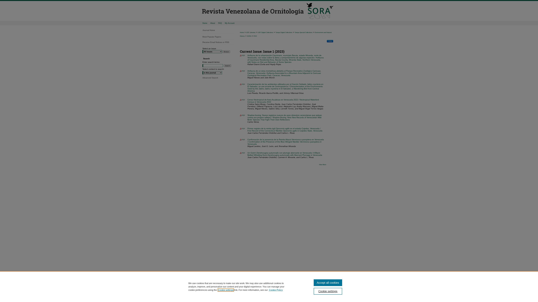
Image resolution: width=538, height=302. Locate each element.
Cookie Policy (276, 290)
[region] (269, 286)
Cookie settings (225, 290)
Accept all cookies (328, 282)
